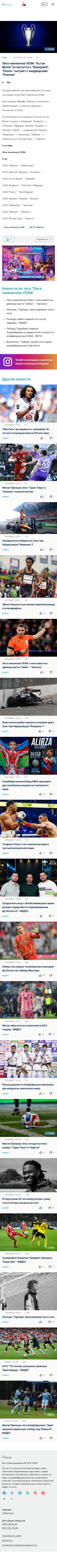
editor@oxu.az (9, 1524)
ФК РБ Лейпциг (37, 227)
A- (3, 82)
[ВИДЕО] (28, 877)
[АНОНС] (28, 1117)
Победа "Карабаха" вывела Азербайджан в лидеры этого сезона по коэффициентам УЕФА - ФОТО (30, 332)
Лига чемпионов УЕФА (14, 227)
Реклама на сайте (11, 1535)
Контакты (7, 1540)
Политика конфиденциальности (19, 1545)
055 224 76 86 (10, 1528)
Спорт (5, 438)
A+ (9, 82)
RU (43, 4)
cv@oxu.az (8, 1513)
